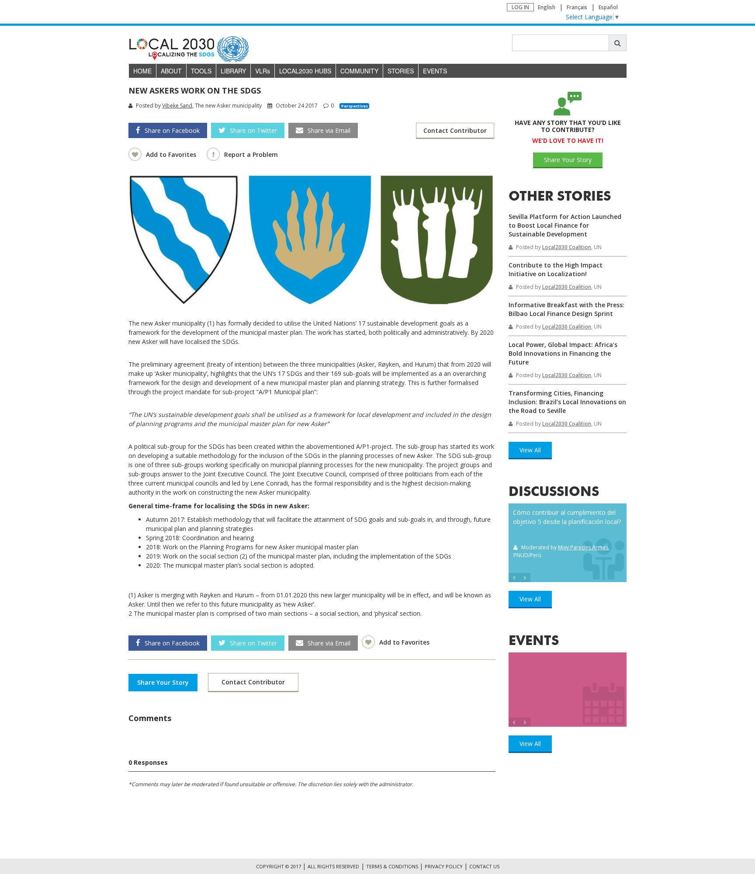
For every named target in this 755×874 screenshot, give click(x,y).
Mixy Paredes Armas (583, 547)
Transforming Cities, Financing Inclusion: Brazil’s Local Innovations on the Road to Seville (567, 402)
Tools (201, 70)
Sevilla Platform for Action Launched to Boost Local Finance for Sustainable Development (565, 225)
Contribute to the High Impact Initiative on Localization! (556, 269)
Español (608, 7)
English (546, 7)
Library (233, 70)
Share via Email (329, 130)
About (171, 70)
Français (577, 7)
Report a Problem (251, 154)
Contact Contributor (455, 130)
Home (142, 70)
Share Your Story (163, 682)
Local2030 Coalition (566, 247)
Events (435, 70)
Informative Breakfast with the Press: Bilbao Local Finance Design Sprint (566, 309)
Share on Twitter (253, 130)
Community (359, 70)
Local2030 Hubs (305, 70)
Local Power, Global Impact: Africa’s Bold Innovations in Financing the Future (563, 353)
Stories (401, 70)
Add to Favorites (172, 154)
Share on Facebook (172, 130)
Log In (520, 7)
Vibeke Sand (177, 105)
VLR (262, 70)
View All (530, 450)
